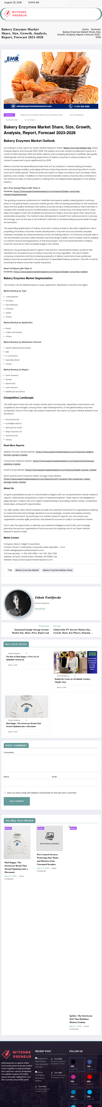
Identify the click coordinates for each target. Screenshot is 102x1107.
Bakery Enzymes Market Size (77, 147)
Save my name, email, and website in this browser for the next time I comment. (42, 793)
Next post (56, 626)
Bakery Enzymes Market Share (51, 115)
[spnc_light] (98, 13)
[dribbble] (86, 3)
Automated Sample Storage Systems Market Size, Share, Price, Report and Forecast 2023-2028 (30, 631)
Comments (9, 752)
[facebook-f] (72, 3)
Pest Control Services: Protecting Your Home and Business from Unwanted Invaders (15, 859)
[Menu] (85, 13)
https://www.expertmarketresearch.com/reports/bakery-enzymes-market (50, 271)
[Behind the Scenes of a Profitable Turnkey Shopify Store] (75, 662)
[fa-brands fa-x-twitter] (79, 3)
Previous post (44, 626)
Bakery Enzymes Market (30, 115)
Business (9, 115)
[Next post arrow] (97, 629)
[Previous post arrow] (4, 629)
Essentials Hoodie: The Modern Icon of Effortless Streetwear (81, 1019)
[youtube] (99, 3)
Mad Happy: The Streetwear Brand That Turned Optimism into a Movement (23, 724)
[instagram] (92, 3)
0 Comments (30, 120)
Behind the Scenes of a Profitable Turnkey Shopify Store (72, 680)
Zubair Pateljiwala (76, 115)
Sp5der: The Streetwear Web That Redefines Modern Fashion (48, 1019)
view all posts (40, 609)
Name (6, 777)
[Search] (92, 13)
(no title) (58, 1059)
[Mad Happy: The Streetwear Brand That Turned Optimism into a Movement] (26, 706)
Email (54, 777)
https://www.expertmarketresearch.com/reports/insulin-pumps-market (61, 469)
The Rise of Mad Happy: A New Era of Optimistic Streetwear (22, 658)
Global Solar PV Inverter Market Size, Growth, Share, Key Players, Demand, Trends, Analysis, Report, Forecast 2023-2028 (73, 631)
